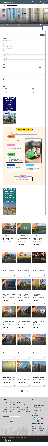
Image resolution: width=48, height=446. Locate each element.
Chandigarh (5, 418)
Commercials (9, 40)
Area (4, 78)
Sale (24, 402)
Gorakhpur (19, 418)
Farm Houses (12, 407)
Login (34, 1)
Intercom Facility (9, 46)
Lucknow (18, 425)
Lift (6, 43)
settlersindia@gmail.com (38, 413)
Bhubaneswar (41, 428)
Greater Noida (26, 418)
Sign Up (39, 1)
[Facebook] (34, 418)
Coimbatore (40, 430)
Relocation (19, 402)
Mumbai (25, 425)
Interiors (18, 407)
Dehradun (12, 418)
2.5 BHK (6, 90)
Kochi (4, 425)
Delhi (33, 432)
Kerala (25, 423)
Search (42, 35)
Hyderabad (19, 419)
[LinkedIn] (38, 421)
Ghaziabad (34, 433)
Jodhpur (11, 423)
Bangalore (34, 428)
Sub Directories (27, 411)
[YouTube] (42, 418)
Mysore (4, 426)
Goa (39, 433)
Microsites (19, 411)
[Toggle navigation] (44, 6)
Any (5, 40)
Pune (18, 426)
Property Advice (27, 407)
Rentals (18, 404)
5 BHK (19, 92)
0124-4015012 (36, 410)
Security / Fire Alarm (9, 48)
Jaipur (4, 423)
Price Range (5, 64)
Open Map (36, 415)
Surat (25, 426)
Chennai (34, 430)
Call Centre (12, 402)
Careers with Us (13, 409)
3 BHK (19, 90)
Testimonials (26, 409)
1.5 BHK (19, 88)
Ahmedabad (34, 426)
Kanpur (18, 423)
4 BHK (6, 92)
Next (29, 390)
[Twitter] (38, 418)
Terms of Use (23, 437)
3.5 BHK (33, 90)
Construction (5, 407)
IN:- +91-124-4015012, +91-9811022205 (12, 1)
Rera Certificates (13, 411)
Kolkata (11, 425)
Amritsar (40, 426)
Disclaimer (18, 437)
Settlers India (22, 16)
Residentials (15, 40)
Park (6, 44)
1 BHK (6, 88)
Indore (25, 419)
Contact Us (5, 409)
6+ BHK (33, 92)
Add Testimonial (20, 409)
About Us (5, 402)
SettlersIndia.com (11, 437)
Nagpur (11, 426)
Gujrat (4, 419)
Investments (12, 404)
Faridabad (40, 432)
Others (7, 49)
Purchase (5, 404)
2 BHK (33, 88)
